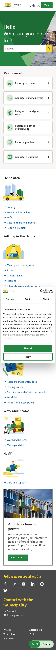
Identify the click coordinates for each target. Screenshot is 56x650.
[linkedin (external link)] (32, 585)
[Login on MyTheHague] (38, 5)
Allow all (28, 348)
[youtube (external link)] (23, 585)
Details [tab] (28, 299)
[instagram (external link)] (42, 585)
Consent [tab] (10, 299)
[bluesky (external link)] (5, 591)
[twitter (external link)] (14, 585)
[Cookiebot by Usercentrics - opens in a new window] (40, 291)
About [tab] (46, 299)
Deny (28, 357)
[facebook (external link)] (5, 585)
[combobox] (28, 48)
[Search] (49, 48)
